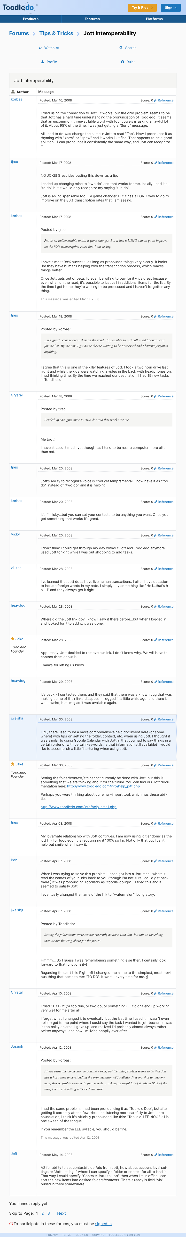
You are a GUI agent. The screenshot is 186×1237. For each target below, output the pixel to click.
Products (31, 19)
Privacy (52, 1235)
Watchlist (51, 48)
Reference (166, 100)
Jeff (14, 1154)
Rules (131, 62)
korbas (16, 99)
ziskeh (16, 568)
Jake (19, 639)
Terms (66, 1235)
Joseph (17, 1046)
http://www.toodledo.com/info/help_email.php (78, 807)
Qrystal (17, 395)
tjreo (14, 161)
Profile (52, 62)
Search (131, 48)
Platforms (154, 19)
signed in (103, 1223)
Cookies (82, 1235)
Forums (19, 33)
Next (61, 1213)
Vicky (15, 534)
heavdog (18, 605)
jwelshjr (17, 718)
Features (92, 19)
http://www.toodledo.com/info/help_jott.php (103, 786)
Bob (14, 860)
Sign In (171, 7)
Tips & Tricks (56, 33)
